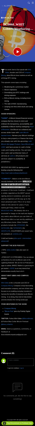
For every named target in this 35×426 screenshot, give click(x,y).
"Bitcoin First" (9, 311)
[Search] (29, 3)
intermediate (26, 238)
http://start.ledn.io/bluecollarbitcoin (14, 173)
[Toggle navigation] (33, 3)
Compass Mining (7, 285)
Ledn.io (12, 156)
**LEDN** (4, 118)
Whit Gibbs (5, 283)
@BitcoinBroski (27, 318)
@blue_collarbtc (7, 324)
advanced (4, 241)
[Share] (23, 36)
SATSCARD (5, 228)
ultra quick (17, 238)
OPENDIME (21, 225)
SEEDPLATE (5, 231)
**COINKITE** (6, 179)
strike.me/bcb (11, 250)
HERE (12, 268)
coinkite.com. (17, 234)
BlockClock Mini (7, 210)
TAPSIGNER (17, 228)
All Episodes (9, 6)
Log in (22, 368)
